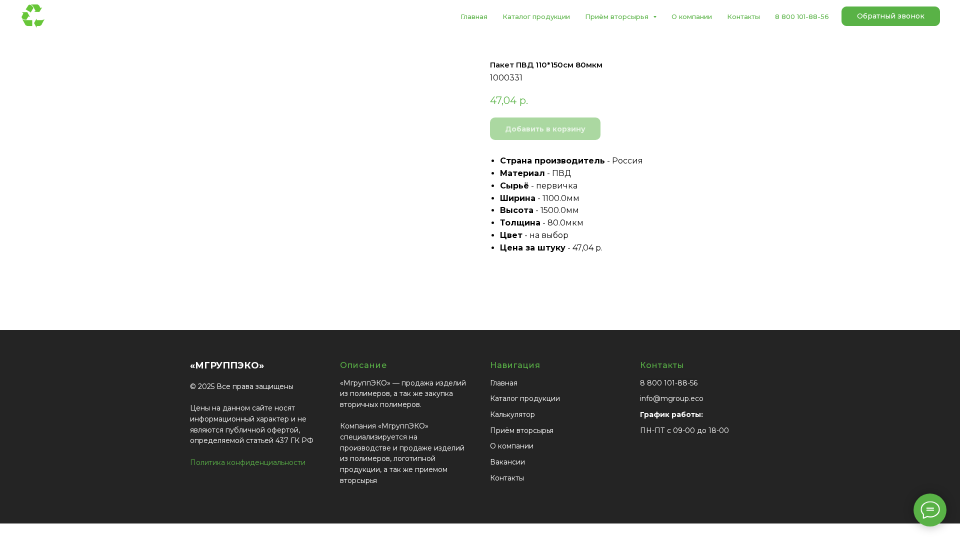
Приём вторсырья (522, 430)
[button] (891, 16)
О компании (692, 16)
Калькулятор (512, 414)
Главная (474, 16)
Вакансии (507, 462)
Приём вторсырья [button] (617, 16)
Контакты (743, 16)
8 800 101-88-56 (802, 16)
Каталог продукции (536, 16)
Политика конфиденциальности (248, 462)
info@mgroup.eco (672, 398)
